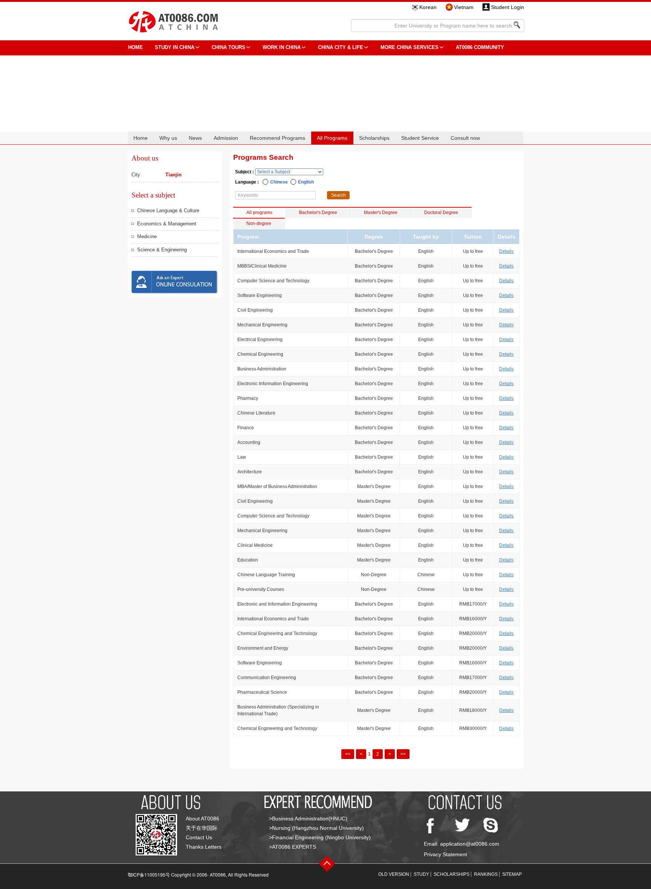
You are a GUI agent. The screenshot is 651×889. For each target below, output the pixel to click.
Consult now (465, 138)
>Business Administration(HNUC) (308, 819)
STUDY (421, 874)
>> (403, 754)
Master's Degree (380, 212)
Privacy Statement (445, 854)
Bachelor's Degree (318, 212)
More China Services (410, 47)
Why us (168, 138)
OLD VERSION (393, 874)
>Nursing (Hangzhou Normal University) (316, 828)
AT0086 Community (480, 47)
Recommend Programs (277, 138)
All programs (259, 212)
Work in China (282, 47)
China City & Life (340, 47)
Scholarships (374, 138)
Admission (226, 138)
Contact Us (199, 837)
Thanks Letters (204, 847)
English (306, 182)
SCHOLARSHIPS (451, 874)
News (195, 138)
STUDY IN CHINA (174, 47)
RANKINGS (486, 874)
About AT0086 (202, 819)
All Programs (332, 138)
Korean (428, 7)
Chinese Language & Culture (168, 210)
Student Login (507, 7)
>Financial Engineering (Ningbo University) (320, 837)
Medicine (147, 236)
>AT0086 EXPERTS (292, 847)
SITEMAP (512, 874)
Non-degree (258, 223)
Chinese (279, 182)
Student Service (420, 138)
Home (140, 138)
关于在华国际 (201, 828)
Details (506, 251)
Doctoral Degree (441, 212)
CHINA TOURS (228, 47)
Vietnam (464, 7)
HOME (135, 47)
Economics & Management (166, 223)
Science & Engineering (162, 249)
